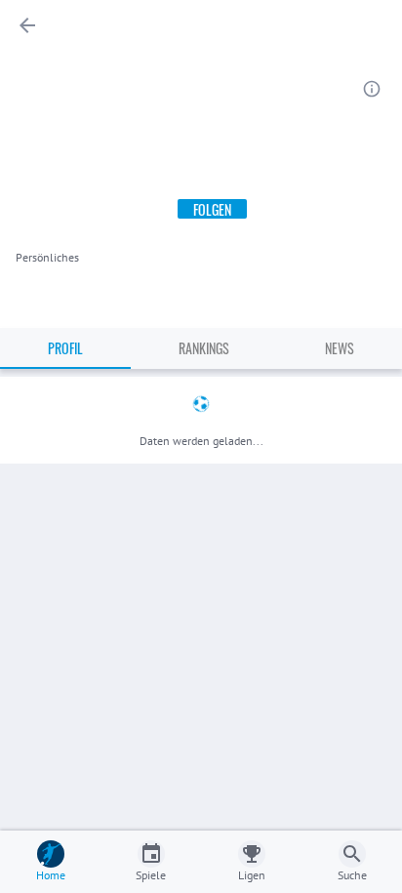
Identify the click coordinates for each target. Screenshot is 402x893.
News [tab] (339, 348)
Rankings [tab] (204, 348)
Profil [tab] (65, 348)
